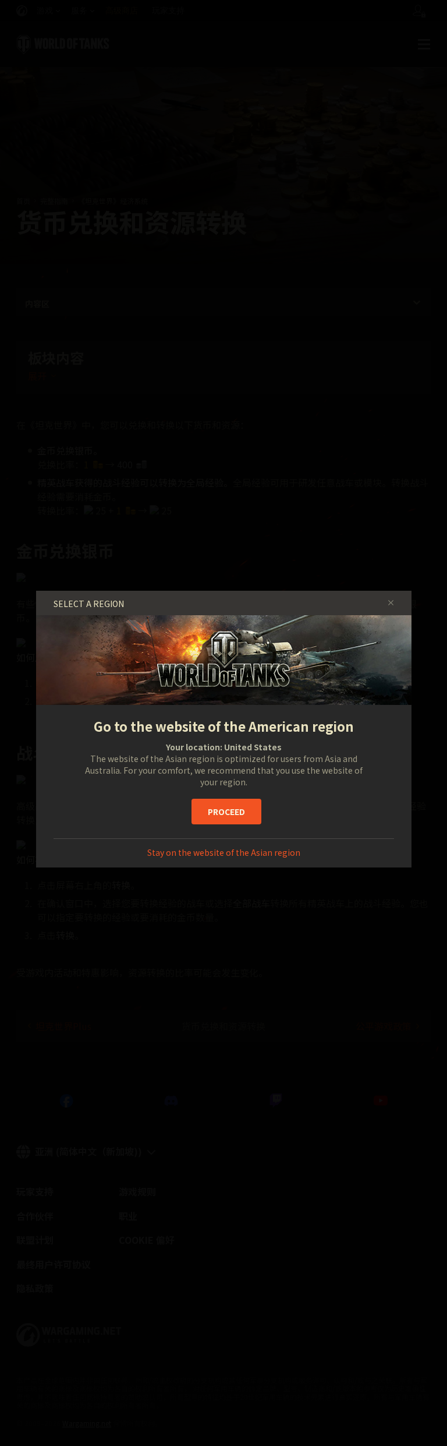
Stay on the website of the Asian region (223, 852)
